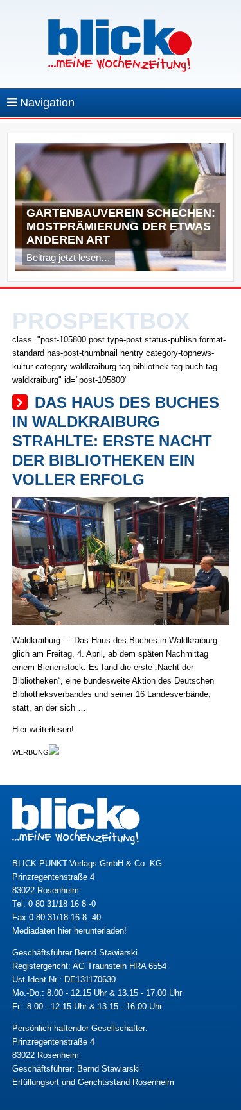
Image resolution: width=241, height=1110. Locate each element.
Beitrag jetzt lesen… (68, 257)
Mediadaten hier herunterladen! (69, 931)
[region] (120, 210)
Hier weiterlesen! (43, 729)
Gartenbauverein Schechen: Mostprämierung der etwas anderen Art (120, 226)
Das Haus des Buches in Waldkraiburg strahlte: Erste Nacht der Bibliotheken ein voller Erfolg (115, 441)
